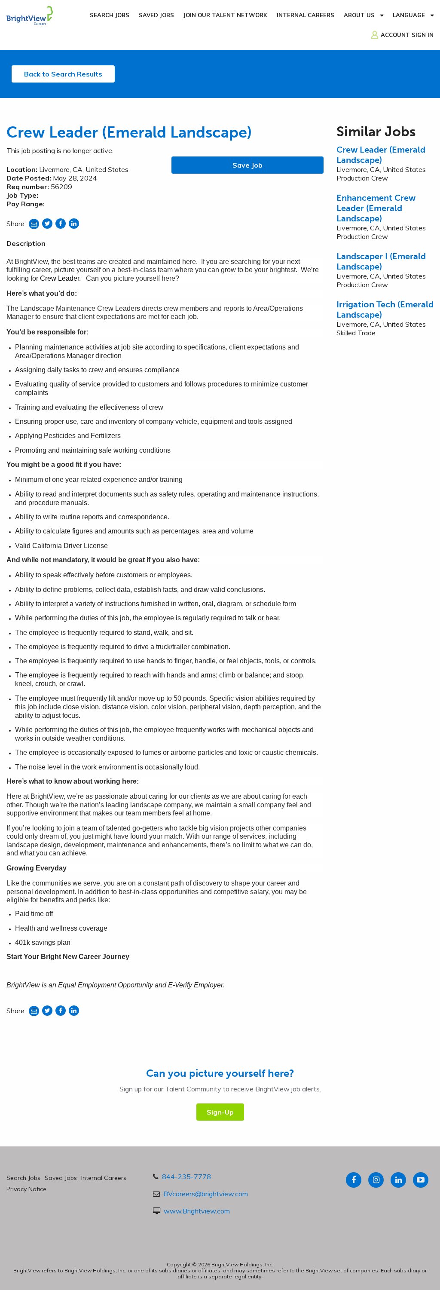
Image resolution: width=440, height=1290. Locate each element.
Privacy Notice (26, 1189)
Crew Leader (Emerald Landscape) (380, 154)
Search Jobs (109, 15)
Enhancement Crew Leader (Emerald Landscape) (376, 208)
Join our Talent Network (225, 15)
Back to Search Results (63, 74)
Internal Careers (305, 15)
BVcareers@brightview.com (205, 1193)
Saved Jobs (156, 15)
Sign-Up (220, 1112)
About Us (359, 15)
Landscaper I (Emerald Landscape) (381, 261)
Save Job (247, 165)
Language (409, 15)
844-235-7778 (186, 1176)
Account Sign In (407, 34)
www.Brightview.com (197, 1211)
